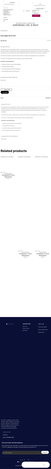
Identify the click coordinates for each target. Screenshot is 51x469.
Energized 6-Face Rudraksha (8, 176)
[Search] (5, 8)
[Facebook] (20, 459)
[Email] (26, 459)
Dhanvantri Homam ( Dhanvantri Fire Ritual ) (32, 464)
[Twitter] (22, 459)
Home (17, 23)
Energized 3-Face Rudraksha (42, 254)
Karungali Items (31, 23)
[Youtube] (28, 459)
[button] (4, 21)
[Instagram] (24, 459)
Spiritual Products (23, 23)
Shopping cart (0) (35, 10)
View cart (36, 13)
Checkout (36, 15)
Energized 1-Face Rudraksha (25, 254)
